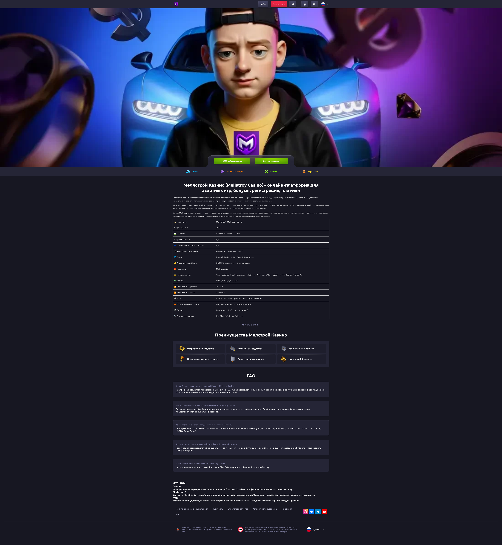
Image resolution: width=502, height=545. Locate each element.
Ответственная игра (238, 508)
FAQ (178, 514)
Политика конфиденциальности (192, 508)
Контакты (218, 508)
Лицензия (287, 508)
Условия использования (265, 508)
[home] (176, 4)
